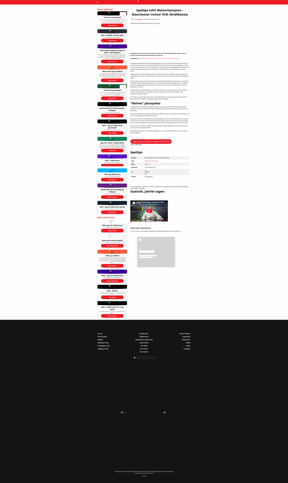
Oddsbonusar (144, 337)
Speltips (100, 340)
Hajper (188, 346)
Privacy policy (102, 337)
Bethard (147, 164)
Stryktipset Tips (103, 343)
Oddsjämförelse (143, 58)
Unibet (188, 343)
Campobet (186, 349)
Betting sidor (144, 334)
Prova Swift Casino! (112, 246)
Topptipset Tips (103, 349)
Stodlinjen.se (107, 22)
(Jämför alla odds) (152, 161)
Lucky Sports (186, 340)
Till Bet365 (112, 150)
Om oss (100, 334)
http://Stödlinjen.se (108, 58)
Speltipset (151, 58)
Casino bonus (143, 343)
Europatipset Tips (104, 346)
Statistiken (168, 58)
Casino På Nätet (184, 334)
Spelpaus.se (112, 22)
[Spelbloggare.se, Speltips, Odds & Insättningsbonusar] (144, 2)
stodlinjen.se (115, 75)
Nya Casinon (144, 352)
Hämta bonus (112, 98)
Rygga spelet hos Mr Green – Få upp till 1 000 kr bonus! (151, 141)
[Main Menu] (98, 2)
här (120, 77)
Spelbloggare (139, 19)
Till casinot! (112, 297)
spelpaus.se (120, 75)
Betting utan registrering (144, 340)
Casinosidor (186, 337)
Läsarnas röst (160, 58)
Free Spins (144, 346)
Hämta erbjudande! (112, 281)
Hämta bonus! (112, 25)
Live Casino (144, 349)
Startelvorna (175, 58)
